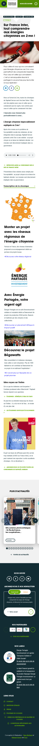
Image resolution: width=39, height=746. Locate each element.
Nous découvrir (26, 4)
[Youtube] (28, 578)
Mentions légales (13, 705)
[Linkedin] (9, 578)
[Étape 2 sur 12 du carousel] (9, 548)
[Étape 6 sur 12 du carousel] (18, 548)
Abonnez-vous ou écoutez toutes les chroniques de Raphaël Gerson (18, 468)
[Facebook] (15, 578)
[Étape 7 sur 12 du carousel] (21, 548)
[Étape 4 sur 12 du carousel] (14, 548)
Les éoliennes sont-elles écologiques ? (19, 411)
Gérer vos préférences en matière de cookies (21, 718)
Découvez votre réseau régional (18, 256)
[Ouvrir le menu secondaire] (3, 3)
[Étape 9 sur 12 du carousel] (25, 548)
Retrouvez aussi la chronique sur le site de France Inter (19, 166)
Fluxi (25, 737)
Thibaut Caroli (17, 737)
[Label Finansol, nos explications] (9, 678)
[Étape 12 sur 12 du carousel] (32, 548)
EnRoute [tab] (25, 592)
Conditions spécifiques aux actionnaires (21, 724)
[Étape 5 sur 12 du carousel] (16, 548)
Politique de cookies (14, 713)
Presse (9, 709)
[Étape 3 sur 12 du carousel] (11, 548)
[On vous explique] (9, 657)
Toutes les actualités (21, 555)
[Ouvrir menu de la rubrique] (36, 3)
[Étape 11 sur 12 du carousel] (30, 548)
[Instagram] (22, 578)
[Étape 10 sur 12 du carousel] (27, 548)
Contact (10, 701)
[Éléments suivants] (35, 520)
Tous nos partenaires (21, 636)
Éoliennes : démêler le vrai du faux (20, 396)
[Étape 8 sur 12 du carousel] (23, 548)
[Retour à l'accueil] (12, 3)
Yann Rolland (27, 735)
